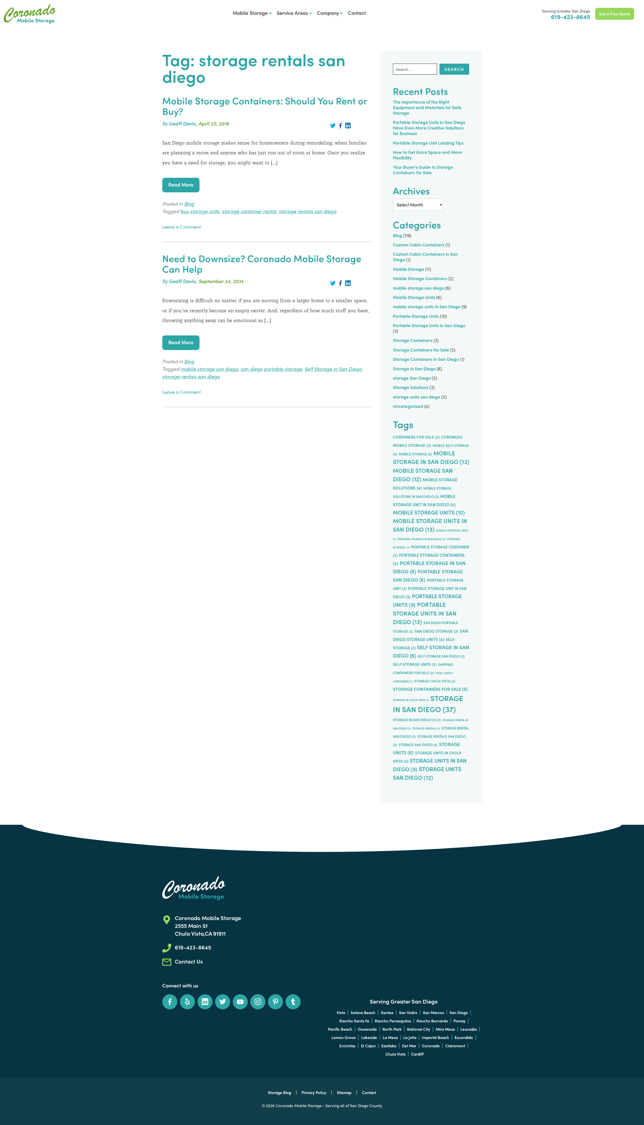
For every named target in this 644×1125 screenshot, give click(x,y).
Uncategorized (408, 406)
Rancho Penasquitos (393, 1021)
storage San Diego (412, 378)
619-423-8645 (570, 16)
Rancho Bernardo (432, 1021)
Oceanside (367, 1029)
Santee (387, 1012)
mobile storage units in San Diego (426, 306)
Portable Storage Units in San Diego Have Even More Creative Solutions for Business (429, 127)
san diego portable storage (271, 368)
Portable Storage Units (416, 316)
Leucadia (468, 1029)
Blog (189, 203)
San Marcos (433, 1012)
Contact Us (189, 961)
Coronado (431, 1046)
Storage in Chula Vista (411, 700)
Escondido (464, 1037)
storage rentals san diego (307, 211)
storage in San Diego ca (417, 719)
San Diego (459, 1012)
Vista (341, 1012)
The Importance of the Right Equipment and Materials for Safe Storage (427, 107)
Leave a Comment (181, 226)
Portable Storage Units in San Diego (30, 14)
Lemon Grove (344, 1037)
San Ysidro (408, 1012)
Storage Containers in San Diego (426, 359)
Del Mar (409, 1046)
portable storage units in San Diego (425, 613)
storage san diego (418, 744)
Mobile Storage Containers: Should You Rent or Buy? (264, 106)
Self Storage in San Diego (333, 368)
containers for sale (416, 437)
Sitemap (344, 1092)
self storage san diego (441, 656)
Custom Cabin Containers (419, 244)
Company (328, 12)
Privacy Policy (314, 1092)
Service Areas (292, 12)
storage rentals (426, 728)
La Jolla (409, 1037)
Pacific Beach (340, 1029)
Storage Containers (412, 340)
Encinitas (347, 1046)
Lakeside (369, 1037)
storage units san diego (416, 397)
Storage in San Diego (414, 368)
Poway (459, 1021)
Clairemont (455, 1046)
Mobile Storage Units (414, 297)
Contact (357, 12)
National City (418, 1029)
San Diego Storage (436, 631)
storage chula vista (434, 681)
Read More (180, 184)
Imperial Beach (435, 1037)
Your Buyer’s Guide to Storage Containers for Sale (423, 170)
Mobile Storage (250, 12)
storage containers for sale (430, 689)
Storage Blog (279, 1092)
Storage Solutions (410, 387)
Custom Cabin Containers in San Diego (425, 257)
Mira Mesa (445, 1029)
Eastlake (388, 1046)
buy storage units (200, 211)
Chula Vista (395, 1054)
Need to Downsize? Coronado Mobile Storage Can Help (261, 263)
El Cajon (368, 1046)
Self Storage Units (414, 664)
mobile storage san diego (209, 368)
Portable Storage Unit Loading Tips (428, 143)
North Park (391, 1029)
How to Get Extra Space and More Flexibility (427, 155)
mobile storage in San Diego (431, 457)
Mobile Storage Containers (420, 278)
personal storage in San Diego (421, 539)
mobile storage (415, 454)
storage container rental (249, 211)
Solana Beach (363, 1012)
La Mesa (390, 1037)
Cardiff (417, 1054)
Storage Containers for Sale (421, 350)
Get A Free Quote (614, 14)
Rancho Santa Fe (354, 1021)
